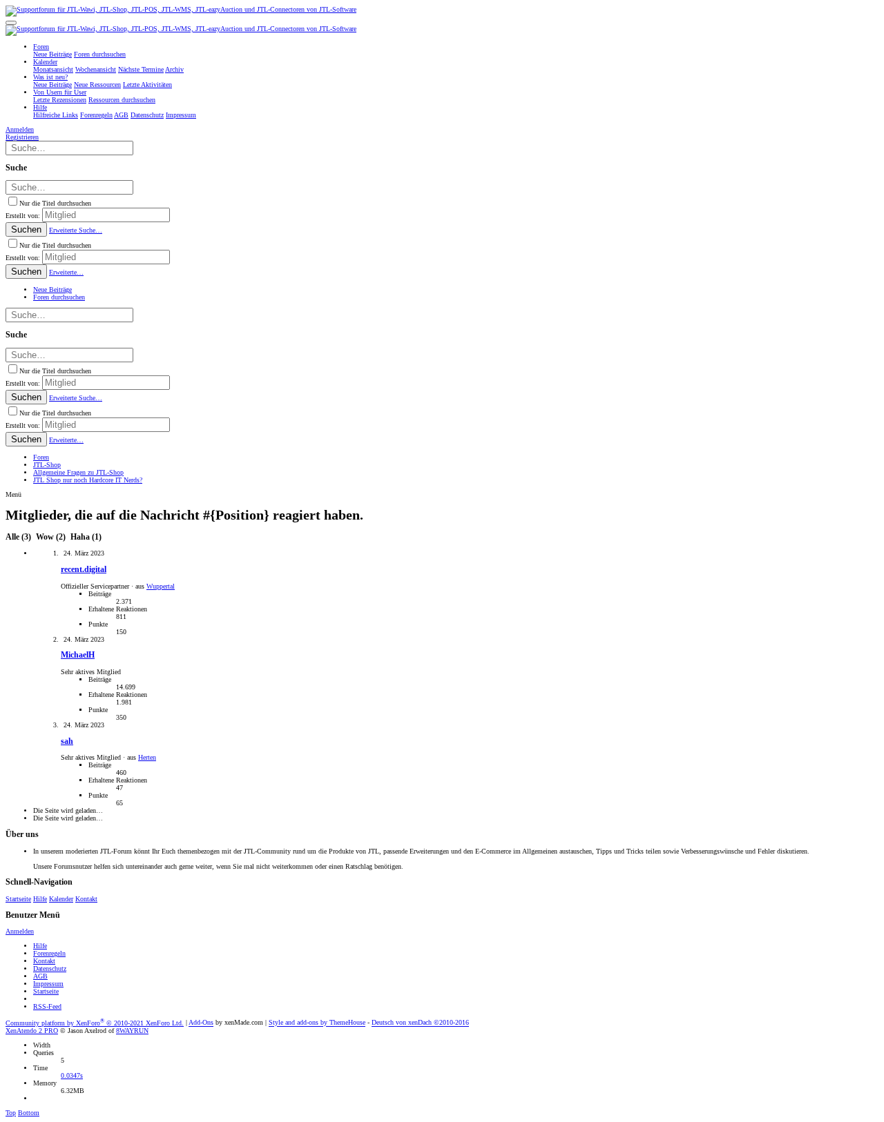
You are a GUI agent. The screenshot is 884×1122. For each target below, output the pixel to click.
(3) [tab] (19, 537)
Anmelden (20, 931)
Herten (147, 757)
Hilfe (40, 899)
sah (67, 741)
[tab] (50, 537)
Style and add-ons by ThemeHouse (317, 1023)
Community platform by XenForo (95, 1023)
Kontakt (86, 899)
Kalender (61, 899)
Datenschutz (49, 968)
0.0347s (72, 1075)
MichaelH (78, 655)
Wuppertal (160, 586)
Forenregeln (49, 953)
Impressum (48, 983)
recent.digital (83, 569)
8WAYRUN (132, 1030)
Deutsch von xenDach (420, 1023)
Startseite (18, 899)
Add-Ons (201, 1023)
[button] (11, 23)
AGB (40, 976)
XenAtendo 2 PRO (32, 1030)
